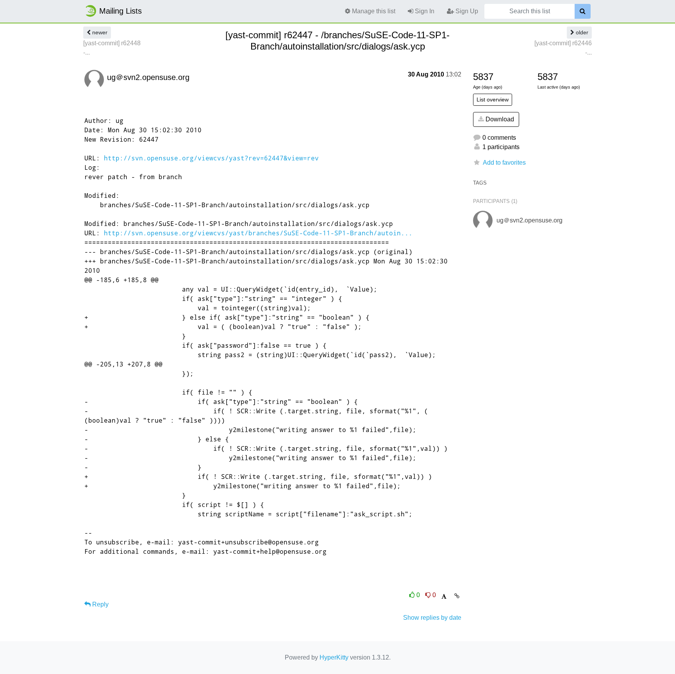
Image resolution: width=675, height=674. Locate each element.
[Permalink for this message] (456, 596)
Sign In (423, 11)
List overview (493, 99)
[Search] (583, 11)
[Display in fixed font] (444, 596)
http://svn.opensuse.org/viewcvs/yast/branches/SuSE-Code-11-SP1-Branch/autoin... (258, 233)
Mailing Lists (120, 11)
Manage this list (372, 11)
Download (499, 119)
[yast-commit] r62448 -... (112, 48)
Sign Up (466, 11)
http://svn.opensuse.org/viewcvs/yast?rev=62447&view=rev (211, 158)
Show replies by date (432, 617)
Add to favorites (504, 162)
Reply (100, 604)
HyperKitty (334, 657)
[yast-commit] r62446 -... (563, 48)
